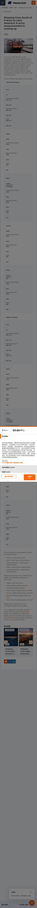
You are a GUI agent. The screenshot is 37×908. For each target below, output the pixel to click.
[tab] (18, 436)
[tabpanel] (19, 452)
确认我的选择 (9, 476)
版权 (21, 462)
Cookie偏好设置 (7, 462)
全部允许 (30, 477)
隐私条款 (16, 462)
